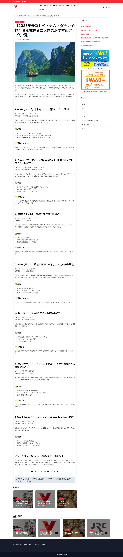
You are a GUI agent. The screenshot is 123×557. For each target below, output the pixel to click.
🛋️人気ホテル (53, 5)
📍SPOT (40, 5)
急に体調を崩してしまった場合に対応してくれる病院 (94, 38)
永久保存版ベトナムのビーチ (88, 45)
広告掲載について (17, 544)
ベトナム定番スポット (86, 26)
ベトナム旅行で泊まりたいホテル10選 (91, 41)
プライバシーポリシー (40, 544)
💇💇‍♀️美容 (61, 5)
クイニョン (85, 104)
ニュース (22, 21)
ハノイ (84, 116)
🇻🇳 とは (46, 5)
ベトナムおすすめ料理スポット (90, 120)
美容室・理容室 (85, 34)
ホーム (16, 16)
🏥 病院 (67, 5)
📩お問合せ (41, 9)
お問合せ (31, 544)
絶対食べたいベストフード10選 (89, 30)
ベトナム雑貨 (85, 124)
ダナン (17, 21)
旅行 (29, 39)
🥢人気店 (73, 5)
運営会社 (26, 544)
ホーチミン (85, 128)
